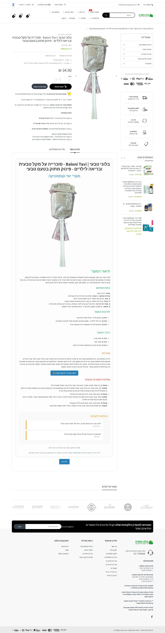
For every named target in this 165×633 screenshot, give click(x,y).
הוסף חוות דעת (67, 45)
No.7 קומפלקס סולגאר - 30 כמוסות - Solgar (132, 205)
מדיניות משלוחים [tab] (57, 149)
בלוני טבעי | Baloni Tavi (65, 34)
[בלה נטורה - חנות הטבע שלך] (146, 15)
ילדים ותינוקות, (43, 63)
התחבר (21, 5)
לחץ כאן (64, 462)
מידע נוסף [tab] (75, 149)
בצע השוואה (49, 56)
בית (152, 28)
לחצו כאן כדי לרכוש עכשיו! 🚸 (64, 373)
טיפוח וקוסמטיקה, (55, 63)
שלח (19, 527)
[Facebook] (152, 617)
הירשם (28, 5)
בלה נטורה (76, 453)
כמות (70, 76)
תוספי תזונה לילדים (31, 63)
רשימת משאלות (64, 56)
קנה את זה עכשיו (39, 87)
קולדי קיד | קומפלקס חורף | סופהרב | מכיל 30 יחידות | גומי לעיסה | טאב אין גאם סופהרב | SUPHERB (132, 221)
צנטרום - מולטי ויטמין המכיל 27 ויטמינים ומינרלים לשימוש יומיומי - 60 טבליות (131, 168)
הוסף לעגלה (59, 87)
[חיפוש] (106, 15)
